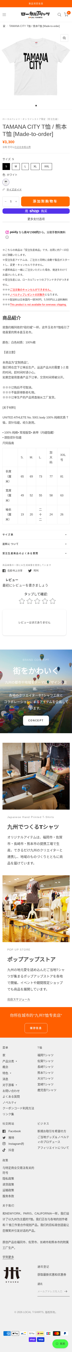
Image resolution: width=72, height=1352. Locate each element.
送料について (10, 544)
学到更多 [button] (8, 1257)
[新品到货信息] (36, 4)
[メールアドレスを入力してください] (66, 1291)
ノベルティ (9, 1102)
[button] (36, 721)
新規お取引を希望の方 (51, 1131)
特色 (5, 1073)
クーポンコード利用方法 (18, 1108)
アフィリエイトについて (53, 1147)
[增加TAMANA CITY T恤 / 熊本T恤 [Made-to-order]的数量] (16, 201)
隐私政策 (8, 1178)
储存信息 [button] (36, 1028)
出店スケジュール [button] (18, 999)
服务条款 (8, 1196)
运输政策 (8, 1190)
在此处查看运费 (23, 147)
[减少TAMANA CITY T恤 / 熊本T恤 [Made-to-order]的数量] (5, 201)
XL (35, 165)
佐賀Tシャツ (45, 1061)
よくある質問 (11, 1096)
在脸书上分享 (14, 570)
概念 (5, 1067)
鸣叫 (36, 570)
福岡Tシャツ (45, 1055)
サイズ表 (8, 534)
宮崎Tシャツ (45, 1084)
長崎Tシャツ (45, 1066)
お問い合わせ (11, 1090)
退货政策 (8, 1184)
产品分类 (8, 1061)
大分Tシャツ (45, 1078)
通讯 (40, 1283)
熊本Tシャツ (45, 1072)
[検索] (59, 14)
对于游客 (8, 1085)
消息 (5, 1079)
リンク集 (8, 1114)
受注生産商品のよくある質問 (20, 553)
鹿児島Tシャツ (46, 1090)
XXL (46, 165)
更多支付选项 (36, 219)
